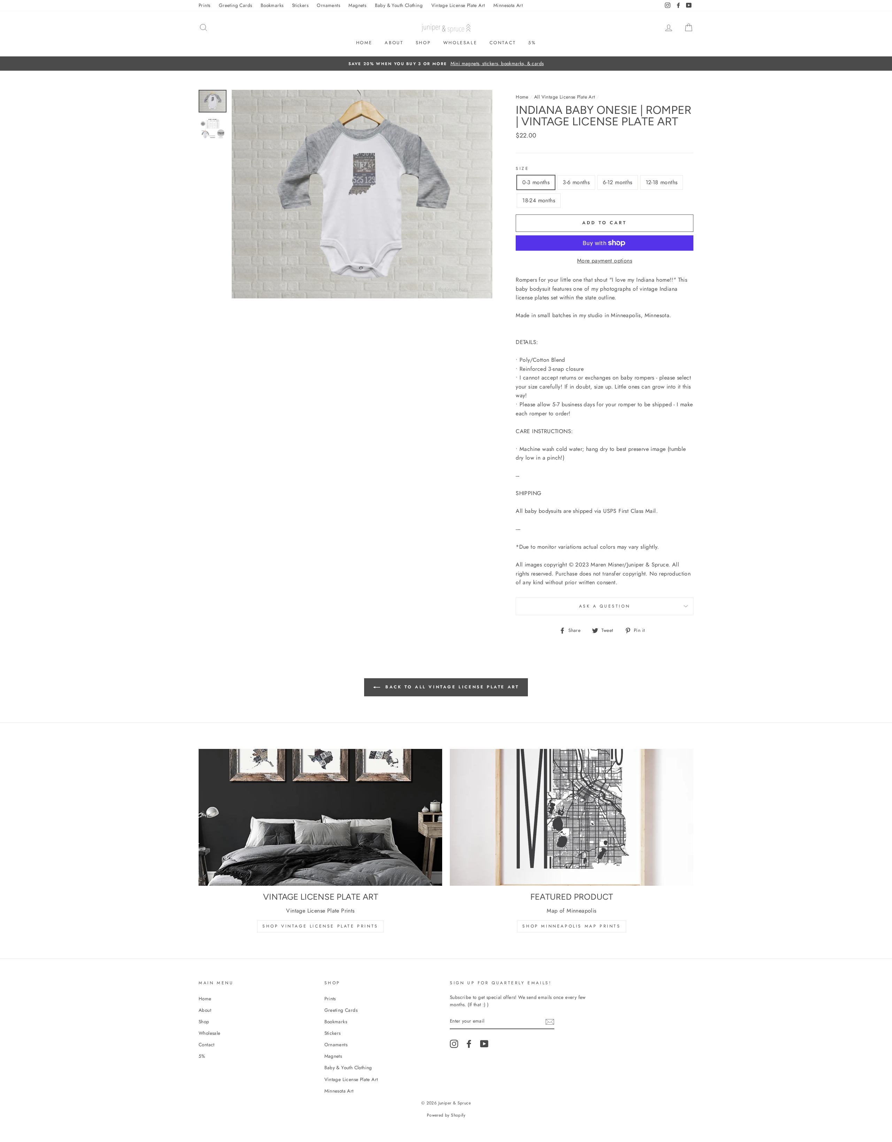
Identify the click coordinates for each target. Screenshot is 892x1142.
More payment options (604, 261)
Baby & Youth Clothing (399, 5)
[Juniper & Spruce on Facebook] (469, 1044)
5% (532, 42)
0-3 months (535, 182)
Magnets (357, 5)
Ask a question (604, 606)
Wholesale (460, 42)
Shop (423, 42)
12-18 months (662, 182)
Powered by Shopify (446, 1115)
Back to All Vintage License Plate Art (451, 686)
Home (364, 42)
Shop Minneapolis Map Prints (571, 926)
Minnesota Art (508, 5)
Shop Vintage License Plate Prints (320, 926)
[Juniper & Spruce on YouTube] (484, 1044)
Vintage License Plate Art (458, 5)
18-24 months (538, 200)
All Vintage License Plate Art (564, 96)
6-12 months (617, 182)
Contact (503, 42)
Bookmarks (272, 5)
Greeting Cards (235, 5)
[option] (446, 64)
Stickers (300, 5)
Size (522, 168)
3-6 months (576, 182)
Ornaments (328, 5)
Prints (204, 5)
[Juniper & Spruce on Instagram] (454, 1044)
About (394, 42)
